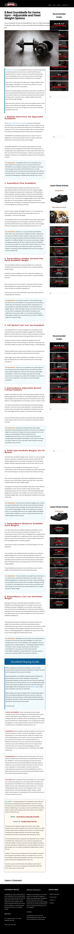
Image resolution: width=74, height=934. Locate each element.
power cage (34, 687)
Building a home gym (12, 70)
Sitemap (52, 903)
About (59, 5)
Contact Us (65, 5)
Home (49, 5)
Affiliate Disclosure (54, 894)
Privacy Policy (53, 897)
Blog (54, 5)
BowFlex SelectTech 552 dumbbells (17, 123)
